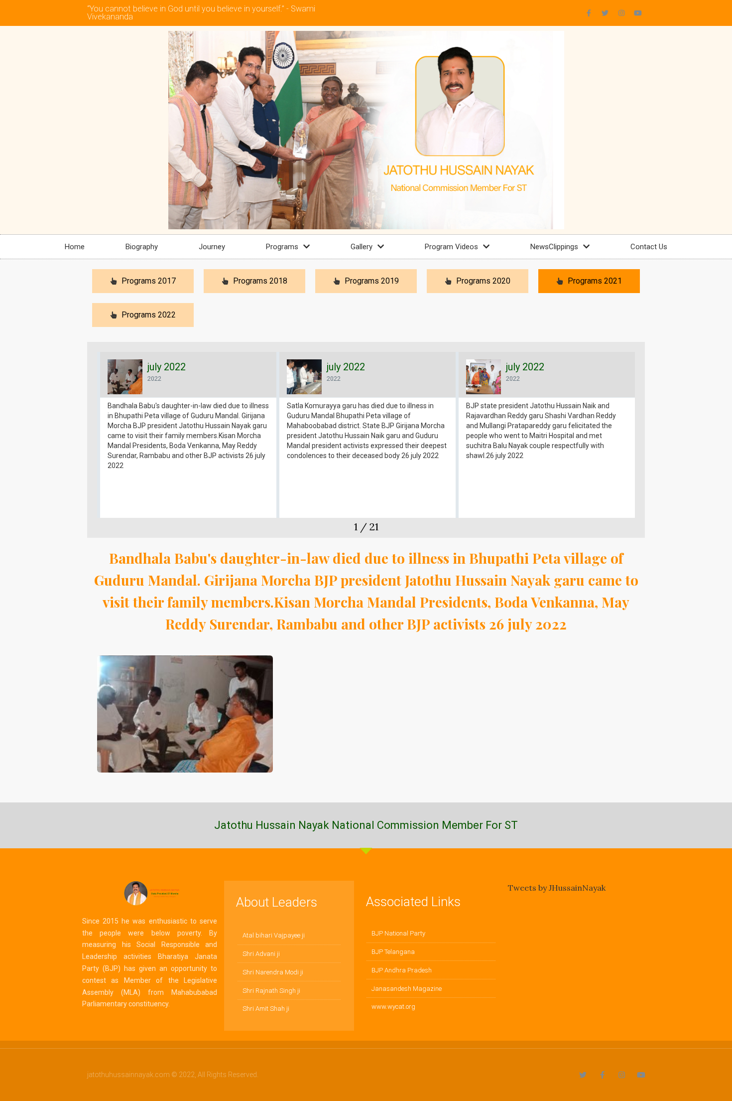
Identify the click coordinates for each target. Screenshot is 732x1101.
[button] (95, 445)
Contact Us (648, 246)
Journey (212, 246)
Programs (282, 246)
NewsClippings (554, 246)
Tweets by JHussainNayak (557, 888)
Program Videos (451, 246)
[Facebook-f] (589, 13)
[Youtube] (638, 13)
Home (75, 246)
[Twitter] (605, 13)
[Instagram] (621, 13)
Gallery (361, 246)
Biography (141, 246)
